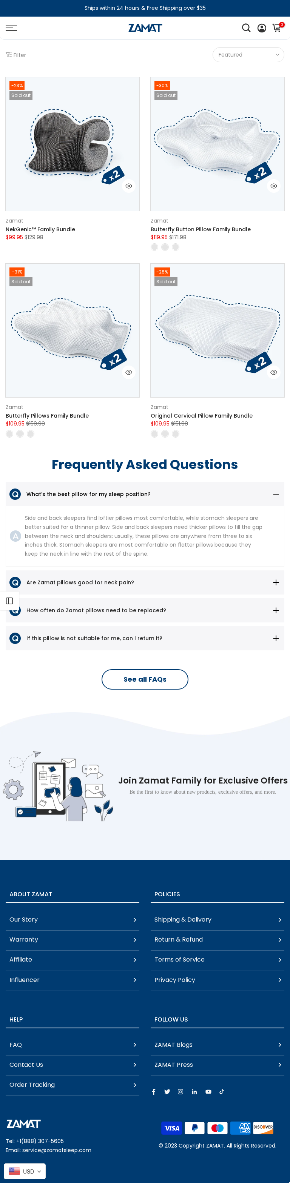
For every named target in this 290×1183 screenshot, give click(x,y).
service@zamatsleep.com (56, 1150)
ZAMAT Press (173, 1064)
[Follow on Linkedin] (194, 1091)
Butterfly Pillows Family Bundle (47, 415)
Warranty (23, 939)
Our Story (23, 919)
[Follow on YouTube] (208, 1091)
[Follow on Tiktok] (221, 1091)
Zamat (14, 220)
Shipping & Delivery (182, 919)
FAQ (15, 1044)
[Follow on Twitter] (167, 1091)
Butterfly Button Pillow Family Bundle (201, 229)
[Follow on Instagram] (180, 1091)
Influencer (24, 980)
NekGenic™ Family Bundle (40, 229)
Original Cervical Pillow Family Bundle (202, 415)
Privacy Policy (174, 980)
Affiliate (20, 959)
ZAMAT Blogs (173, 1044)
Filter (20, 54)
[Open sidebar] (9, 601)
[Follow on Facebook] (154, 1091)
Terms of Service (179, 959)
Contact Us (26, 1064)
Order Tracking (32, 1084)
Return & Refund (178, 939)
